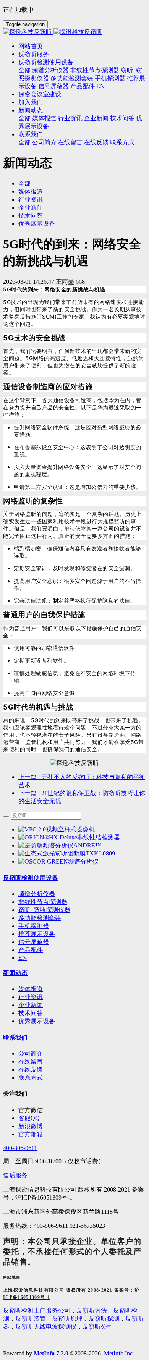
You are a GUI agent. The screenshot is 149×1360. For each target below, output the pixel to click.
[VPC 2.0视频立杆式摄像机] (56, 829)
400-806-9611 (20, 1148)
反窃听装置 (30, 1318)
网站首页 (30, 46)
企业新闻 (30, 207)
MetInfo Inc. (119, 1353)
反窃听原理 (67, 1318)
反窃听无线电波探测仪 (45, 1326)
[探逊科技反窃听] (74, 32)
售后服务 (15, 1175)
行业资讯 (30, 199)
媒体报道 (30, 191)
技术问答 (30, 215)
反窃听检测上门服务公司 (36, 1310)
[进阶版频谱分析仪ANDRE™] (59, 845)
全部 (24, 70)
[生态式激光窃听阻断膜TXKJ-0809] (66, 853)
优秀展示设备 (36, 223)
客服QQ (29, 1118)
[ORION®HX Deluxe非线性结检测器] (69, 837)
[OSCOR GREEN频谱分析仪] (58, 861)
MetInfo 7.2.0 (51, 1353)
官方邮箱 (30, 1134)
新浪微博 (30, 1126)
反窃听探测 (104, 1318)
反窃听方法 (91, 1310)
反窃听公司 (98, 1326)
